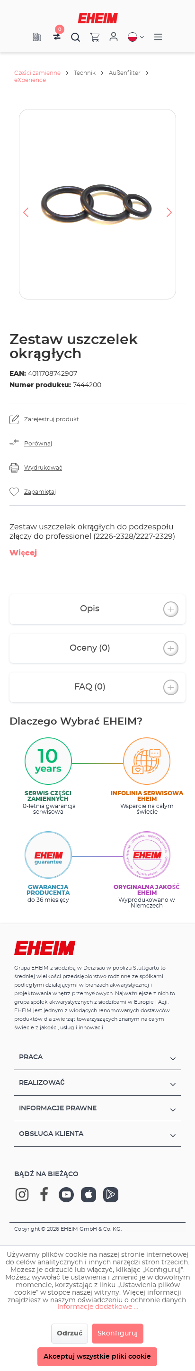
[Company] (37, 37)
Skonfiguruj (118, 1333)
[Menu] (158, 37)
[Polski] (136, 37)
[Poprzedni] (25, 204)
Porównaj (38, 443)
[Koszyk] (89, 37)
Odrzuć (69, 1333)
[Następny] (169, 204)
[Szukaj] (75, 37)
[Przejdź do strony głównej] (98, 18)
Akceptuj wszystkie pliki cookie (97, 1356)
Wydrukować (43, 468)
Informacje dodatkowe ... (97, 1307)
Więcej (23, 553)
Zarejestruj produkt (51, 419)
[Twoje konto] (113, 37)
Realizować (42, 1083)
